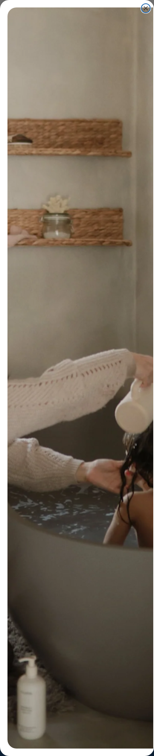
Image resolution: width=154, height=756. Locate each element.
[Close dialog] (145, 8)
